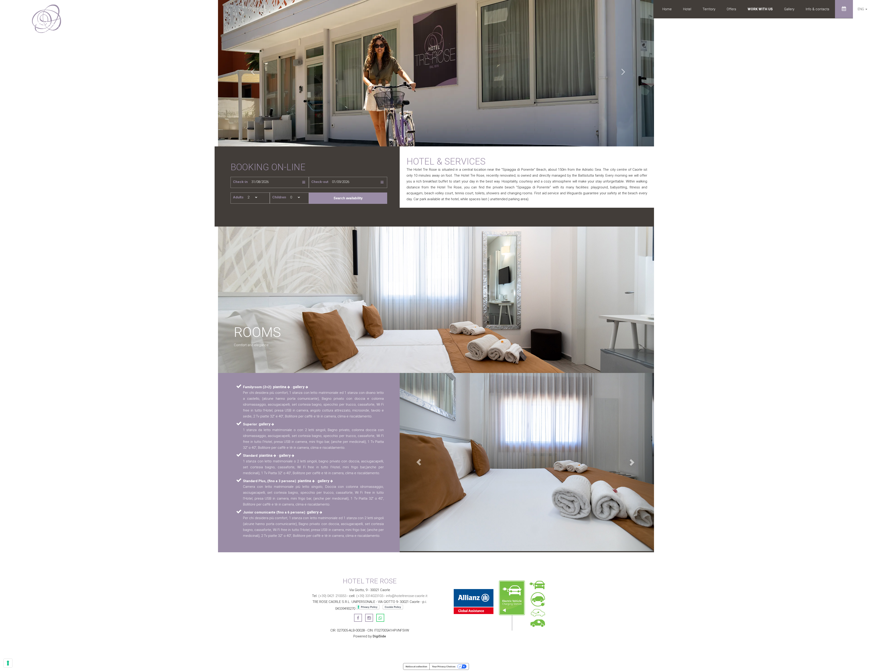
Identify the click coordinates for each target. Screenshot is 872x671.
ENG (861, 9)
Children (279, 197)
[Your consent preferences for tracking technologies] (8, 663)
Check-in (240, 182)
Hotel (687, 9)
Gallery (789, 9)
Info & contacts (817, 9)
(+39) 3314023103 (369, 596)
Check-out (319, 182)
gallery (299, 387)
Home (667, 9)
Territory (709, 9)
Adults (238, 197)
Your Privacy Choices (444, 666)
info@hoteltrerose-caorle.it (406, 596)
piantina (280, 387)
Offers (731, 9)
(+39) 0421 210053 (332, 596)
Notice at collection (416, 666)
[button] (250, 73)
